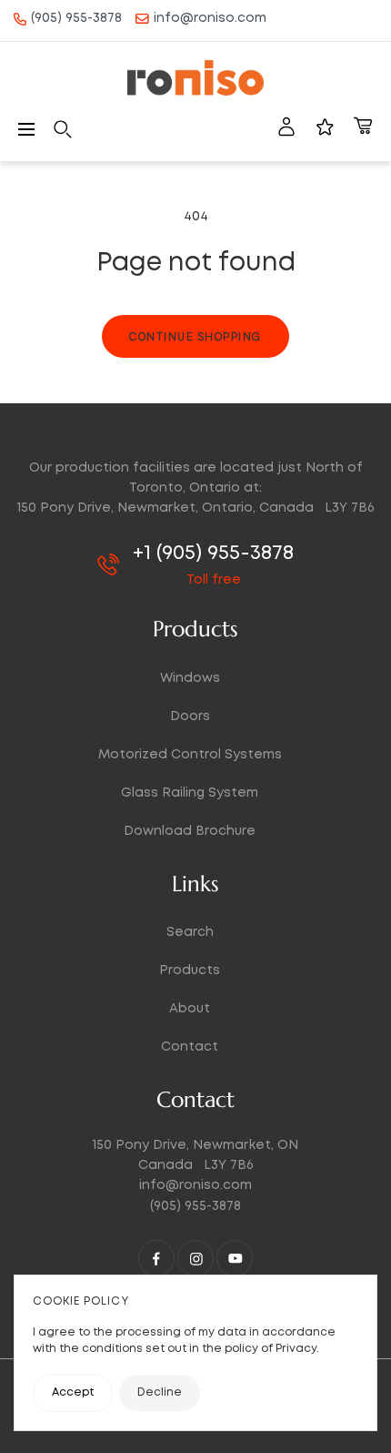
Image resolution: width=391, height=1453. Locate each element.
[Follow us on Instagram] (195, 1258)
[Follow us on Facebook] (156, 1258)
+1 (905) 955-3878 (213, 553)
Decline (159, 1392)
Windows (190, 678)
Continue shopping (195, 336)
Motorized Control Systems (190, 754)
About (189, 1008)
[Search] (63, 129)
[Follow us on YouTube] (234, 1258)
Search (190, 932)
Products (189, 970)
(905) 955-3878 (76, 18)
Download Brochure (190, 831)
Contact (189, 1046)
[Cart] (363, 130)
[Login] (286, 130)
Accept (73, 1392)
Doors (190, 716)
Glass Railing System (189, 792)
